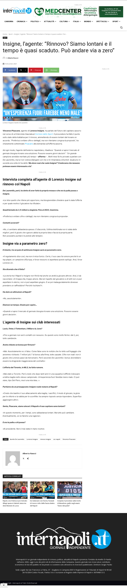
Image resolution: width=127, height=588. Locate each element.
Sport (11, 34)
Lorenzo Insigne (32, 439)
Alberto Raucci (13, 58)
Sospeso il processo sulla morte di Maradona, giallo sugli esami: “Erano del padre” (69, 503)
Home (5, 34)
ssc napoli (56, 439)
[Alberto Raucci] (4, 58)
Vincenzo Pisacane (69, 439)
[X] (23, 458)
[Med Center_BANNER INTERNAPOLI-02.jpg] (78, 11)
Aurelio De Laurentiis (17, 439)
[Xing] (28, 458)
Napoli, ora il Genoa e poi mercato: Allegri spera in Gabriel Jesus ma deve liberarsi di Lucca (15, 503)
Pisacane (29, 144)
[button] (121, 27)
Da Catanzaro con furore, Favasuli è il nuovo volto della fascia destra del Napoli (42, 503)
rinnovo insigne (45, 439)
